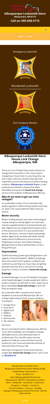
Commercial (27, 383)
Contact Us (35, 385)
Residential (17, 383)
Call (25, 400)
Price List (29, 388)
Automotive (39, 383)
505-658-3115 (30, 21)
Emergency (15, 385)
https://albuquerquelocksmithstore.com (25, 377)
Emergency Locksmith (25, 51)
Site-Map (38, 388)
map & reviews (31, 371)
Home (20, 36)
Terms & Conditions (16, 388)
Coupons (25, 385)
